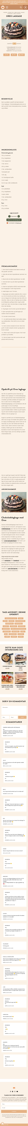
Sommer (14, 636)
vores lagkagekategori (10, 541)
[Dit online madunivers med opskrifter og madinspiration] (2, 7)
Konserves (6, 628)
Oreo (5, 621)
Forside (5, 12)
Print (22, 54)
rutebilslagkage (5, 529)
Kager (22, 12)
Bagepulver (9, 623)
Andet (20, 618)
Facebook (16, 560)
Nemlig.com (18, 223)
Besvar (24, 726)
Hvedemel (13, 626)
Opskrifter (11, 12)
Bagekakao (19, 623)
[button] (2, 1123)
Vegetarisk (13, 634)
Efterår (21, 634)
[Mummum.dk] (14, 1087)
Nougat (6, 626)
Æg (6, 634)
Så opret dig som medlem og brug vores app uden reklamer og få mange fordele (14, 2)
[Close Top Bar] (27, 2)
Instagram (7, 560)
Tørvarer (21, 626)
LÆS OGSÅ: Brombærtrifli (8, 489)
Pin (14, 54)
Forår (7, 636)
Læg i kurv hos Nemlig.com (14, 220)
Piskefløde (7, 631)
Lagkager (9, 13)
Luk (26, 1089)
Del (7, 54)
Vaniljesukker (20, 621)
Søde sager (17, 12)
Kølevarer (15, 631)
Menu (7, 7)
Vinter (21, 636)
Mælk (22, 631)
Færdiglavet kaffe (11, 618)
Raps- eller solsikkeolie (18, 628)
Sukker (11, 621)
